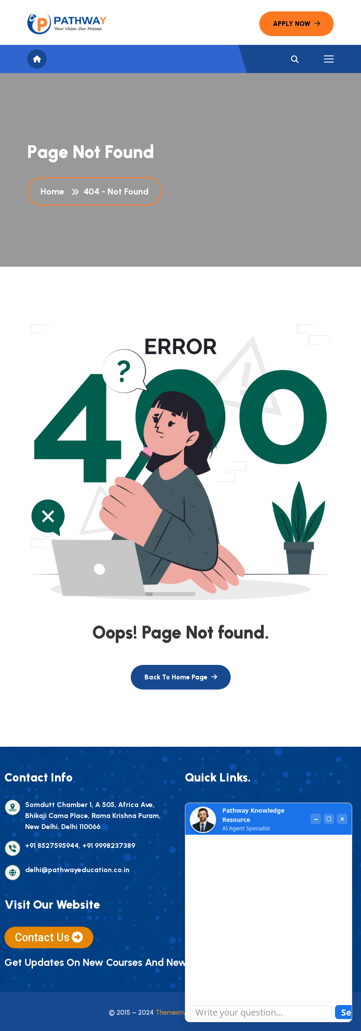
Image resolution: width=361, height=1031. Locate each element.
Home (54, 191)
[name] (67, 23)
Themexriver (173, 1012)
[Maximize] (329, 819)
